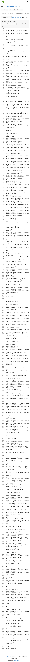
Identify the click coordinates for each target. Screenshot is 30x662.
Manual (19, 17)
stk (16, 6)
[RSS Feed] (19, 6)
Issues (11, 13)
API (21, 660)
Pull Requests (19, 13)
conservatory (9, 6)
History (13, 23)
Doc (15, 17)
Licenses (16, 660)
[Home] (3, 2)
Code (4, 13)
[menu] (10, 660)
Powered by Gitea (7, 656)
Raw (4, 23)
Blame (8, 23)
